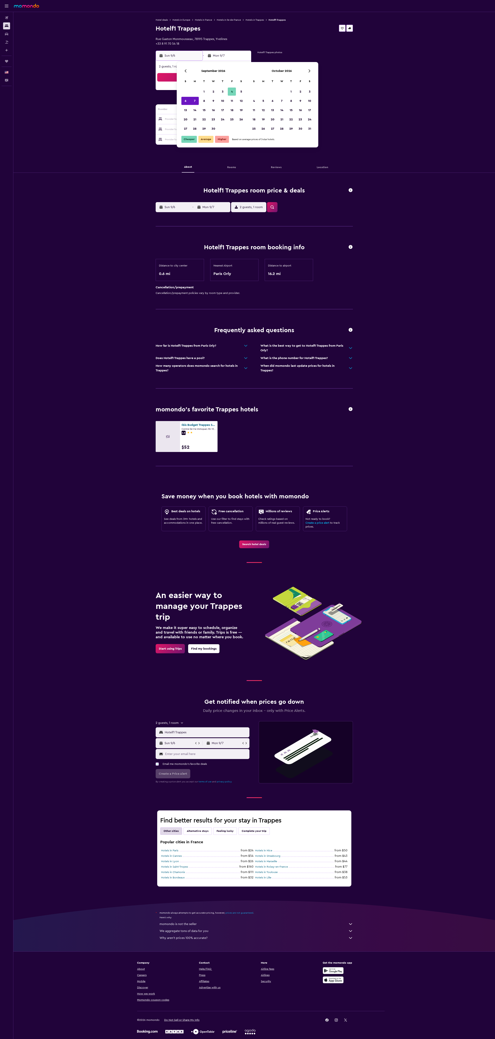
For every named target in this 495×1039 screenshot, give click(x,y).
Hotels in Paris (169, 850)
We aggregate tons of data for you (184, 931)
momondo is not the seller (178, 924)
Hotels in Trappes (255, 20)
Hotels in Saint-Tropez (174, 866)
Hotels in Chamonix (173, 872)
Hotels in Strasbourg (267, 856)
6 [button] (185, 100)
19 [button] (241, 110)
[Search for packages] (7, 42)
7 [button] (194, 100)
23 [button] (213, 119)
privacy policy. (224, 781)
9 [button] (213, 100)
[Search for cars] (7, 34)
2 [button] (213, 91)
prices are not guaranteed (239, 913)
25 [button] (232, 119)
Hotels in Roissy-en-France (271, 866)
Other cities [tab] (171, 831)
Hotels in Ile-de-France (229, 20)
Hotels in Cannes (171, 856)
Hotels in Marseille (266, 861)
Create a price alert (317, 523)
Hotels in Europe (181, 20)
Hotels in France (203, 20)
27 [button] (185, 128)
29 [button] (204, 128)
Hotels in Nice (263, 850)
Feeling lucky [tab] (225, 831)
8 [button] (204, 100)
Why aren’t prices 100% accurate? (183, 937)
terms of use (205, 781)
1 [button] (204, 91)
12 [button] (241, 100)
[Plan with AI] (7, 50)
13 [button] (185, 110)
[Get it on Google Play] (333, 970)
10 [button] (222, 100)
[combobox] (206, 732)
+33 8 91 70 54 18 (167, 43)
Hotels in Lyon (170, 861)
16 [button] (213, 110)
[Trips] (7, 61)
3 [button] (223, 91)
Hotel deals (162, 20)
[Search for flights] (7, 18)
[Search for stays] (7, 26)
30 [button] (213, 128)
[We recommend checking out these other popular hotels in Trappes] (350, 409)
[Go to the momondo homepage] (26, 6)
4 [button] (232, 91)
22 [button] (204, 119)
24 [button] (222, 119)
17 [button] (222, 110)
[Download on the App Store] (333, 979)
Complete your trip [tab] (254, 831)
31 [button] (309, 128)
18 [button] (231, 110)
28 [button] (194, 128)
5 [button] (241, 91)
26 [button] (241, 119)
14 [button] (194, 110)
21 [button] (194, 119)
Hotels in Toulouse (266, 872)
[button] (6, 6)
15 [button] (204, 110)
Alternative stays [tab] (197, 831)
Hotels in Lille (263, 877)
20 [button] (185, 119)
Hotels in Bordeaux (173, 877)
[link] (254, 544)
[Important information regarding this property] (350, 247)
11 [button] (232, 100)
